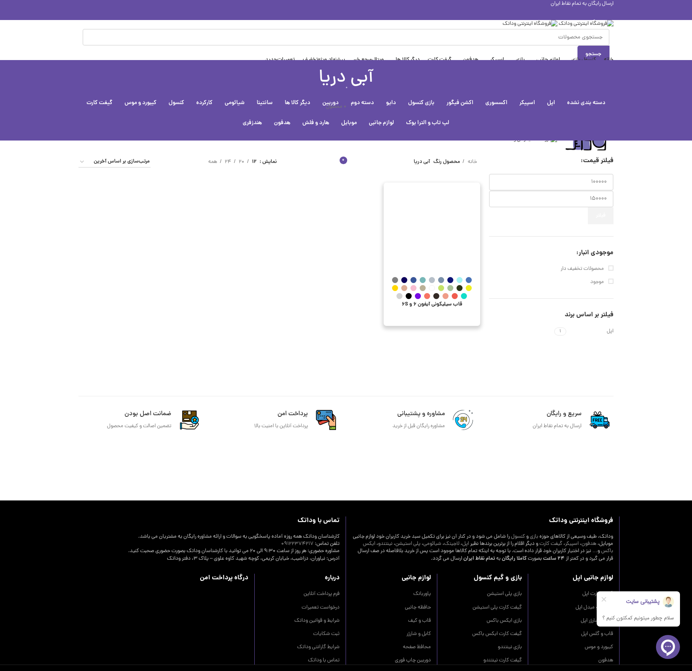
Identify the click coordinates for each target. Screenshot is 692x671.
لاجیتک (451, 544)
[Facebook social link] (373, 13)
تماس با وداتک (324, 660)
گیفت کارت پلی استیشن (497, 607)
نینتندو (385, 544)
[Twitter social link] (364, 13)
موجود (597, 282)
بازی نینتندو (510, 647)
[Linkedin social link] (327, 13)
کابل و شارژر (418, 634)
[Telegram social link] (318, 13)
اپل (465, 544)
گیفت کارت (550, 544)
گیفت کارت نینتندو (502, 660)
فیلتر (601, 215)
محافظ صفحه (417, 647)
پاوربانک (422, 594)
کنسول (518, 536)
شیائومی (432, 544)
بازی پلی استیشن (504, 594)
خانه (472, 162)
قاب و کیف (419, 621)
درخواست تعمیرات (321, 607)
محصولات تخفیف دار (583, 269)
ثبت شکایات (326, 634)
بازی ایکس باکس (504, 621)
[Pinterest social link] (337, 13)
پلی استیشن (407, 544)
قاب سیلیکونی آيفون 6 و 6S (432, 304)
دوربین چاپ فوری (413, 660)
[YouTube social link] (346, 13)
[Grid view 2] (189, 162)
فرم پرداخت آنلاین (322, 594)
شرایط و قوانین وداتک (317, 621)
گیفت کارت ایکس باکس (497, 634)
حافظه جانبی (418, 607)
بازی (534, 536)
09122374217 (297, 544)
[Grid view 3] (178, 162)
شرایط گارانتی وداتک (318, 647)
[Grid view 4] (166, 162)
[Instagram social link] (355, 13)
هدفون (588, 544)
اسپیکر (572, 544)
